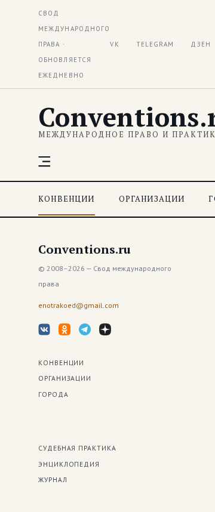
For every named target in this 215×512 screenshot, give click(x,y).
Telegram (155, 44)
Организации (152, 198)
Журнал (52, 479)
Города (53, 394)
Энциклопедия (69, 463)
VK (114, 44)
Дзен (200, 44)
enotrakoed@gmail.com (78, 305)
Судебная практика (77, 447)
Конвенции (66, 198)
